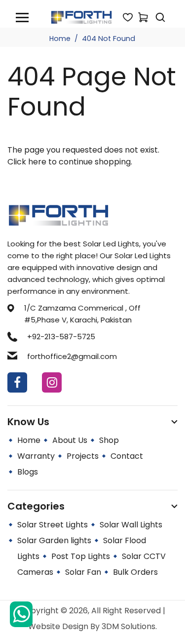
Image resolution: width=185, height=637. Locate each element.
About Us (69, 440)
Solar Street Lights (52, 524)
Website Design (59, 626)
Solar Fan (83, 572)
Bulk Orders (135, 572)
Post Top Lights (80, 556)
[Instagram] (52, 382)
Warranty (36, 456)
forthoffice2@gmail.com (72, 356)
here (37, 161)
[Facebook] (17, 382)
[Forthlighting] (81, 16)
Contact (127, 456)
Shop (109, 440)
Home (60, 38)
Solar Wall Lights (131, 524)
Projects (83, 456)
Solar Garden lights (54, 540)
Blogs (27, 472)
